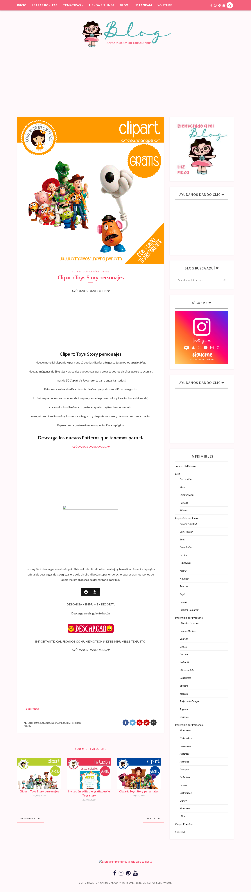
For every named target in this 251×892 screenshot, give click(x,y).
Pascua (183, 601)
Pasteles (184, 502)
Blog (124, 5)
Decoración (185, 479)
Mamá (183, 570)
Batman (184, 785)
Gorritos (184, 654)
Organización (186, 494)
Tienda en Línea (101, 5)
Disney (105, 271)
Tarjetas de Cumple (189, 701)
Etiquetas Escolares (189, 623)
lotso (47, 722)
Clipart (77, 271)
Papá (182, 594)
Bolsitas (184, 638)
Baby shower (186, 531)
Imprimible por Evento (187, 518)
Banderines (185, 677)
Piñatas (183, 510)
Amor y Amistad (188, 523)
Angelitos (184, 753)
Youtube (164, 5)
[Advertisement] (125, 76)
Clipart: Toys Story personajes (39, 791)
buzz (42, 722)
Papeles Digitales (188, 630)
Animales (184, 761)
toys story (76, 722)
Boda (182, 539)
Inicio (21, 5)
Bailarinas (185, 777)
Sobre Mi (180, 831)
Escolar (183, 555)
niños (182, 816)
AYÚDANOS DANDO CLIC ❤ (91, 446)
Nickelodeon (186, 738)
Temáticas (72, 5)
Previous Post (30, 818)
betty (36, 722)
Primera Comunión (189, 609)
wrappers (184, 716)
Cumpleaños (91, 271)
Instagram (143, 5)
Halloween (185, 562)
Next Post (153, 818)
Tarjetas (184, 693)
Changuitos (185, 792)
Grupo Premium (184, 824)
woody (27, 725)
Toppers (184, 709)
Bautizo (184, 586)
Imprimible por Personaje (189, 724)
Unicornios (185, 745)
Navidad (184, 578)
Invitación (185, 662)
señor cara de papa (61, 722)
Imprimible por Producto (189, 617)
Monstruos (185, 730)
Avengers (184, 769)
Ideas (182, 487)
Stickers (184, 685)
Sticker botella (187, 670)
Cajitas (183, 646)
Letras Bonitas (45, 5)
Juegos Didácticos (185, 465)
